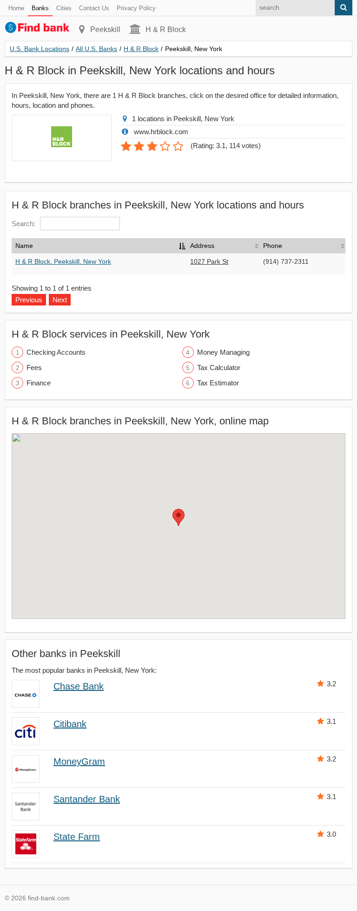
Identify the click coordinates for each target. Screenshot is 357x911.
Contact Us (94, 8)
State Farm (76, 837)
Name (24, 245)
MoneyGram (79, 761)
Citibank (69, 724)
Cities (64, 8)
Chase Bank (78, 686)
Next (60, 300)
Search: (23, 224)
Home (16, 8)
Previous (28, 300)
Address (202, 245)
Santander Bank (86, 799)
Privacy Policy (136, 8)
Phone (272, 245)
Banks (40, 8)
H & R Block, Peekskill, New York (63, 261)
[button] (178, 517)
